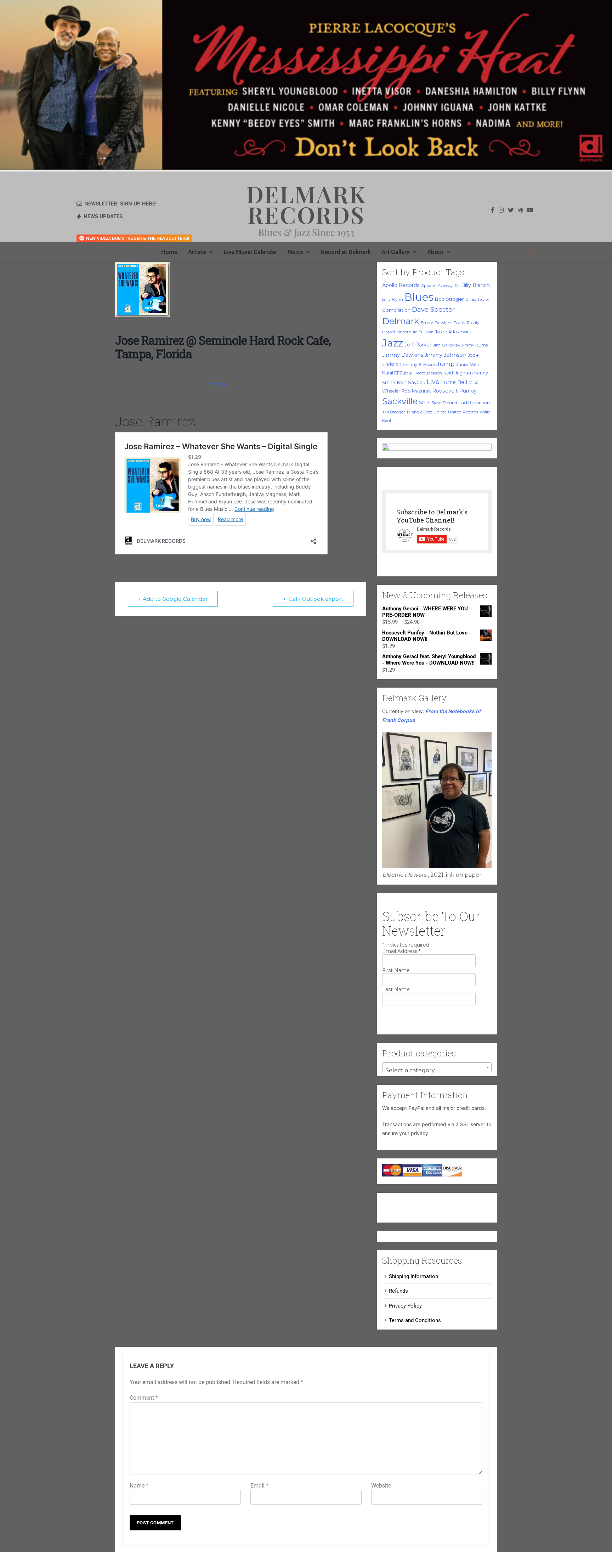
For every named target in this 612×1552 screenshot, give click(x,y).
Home (169, 251)
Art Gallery (395, 251)
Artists (197, 251)
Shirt (424, 402)
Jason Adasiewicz (453, 331)
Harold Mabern (397, 331)
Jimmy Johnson (445, 355)
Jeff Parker (417, 345)
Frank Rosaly (466, 322)
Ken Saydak (411, 382)
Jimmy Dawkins (402, 355)
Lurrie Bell (454, 382)
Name (139, 1485)
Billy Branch (475, 285)
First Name (396, 970)
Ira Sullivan (423, 332)
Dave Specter (433, 310)
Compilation (396, 310)
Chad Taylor (477, 299)
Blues (419, 297)
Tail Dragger (393, 412)
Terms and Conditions (415, 1320)
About (435, 251)
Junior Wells (468, 364)
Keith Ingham (458, 373)
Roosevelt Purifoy (454, 391)
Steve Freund (444, 402)
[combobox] (437, 1067)
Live (433, 382)
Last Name (396, 989)
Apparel (428, 285)
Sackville (400, 401)
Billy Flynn (392, 299)
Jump (445, 363)
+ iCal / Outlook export (313, 599)
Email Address (401, 951)
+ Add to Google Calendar (173, 599)
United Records (463, 412)
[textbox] (436, 1070)
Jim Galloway (446, 345)
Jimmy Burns (474, 345)
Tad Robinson (474, 402)
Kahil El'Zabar (397, 373)
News (295, 251)
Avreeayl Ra (449, 285)
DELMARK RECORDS (306, 204)
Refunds (398, 1291)
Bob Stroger (449, 299)
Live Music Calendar (250, 251)
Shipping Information (413, 1276)
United (440, 412)
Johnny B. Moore (419, 364)
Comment (144, 1397)
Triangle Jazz (419, 412)
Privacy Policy (405, 1306)
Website (217, 384)
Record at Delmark (346, 251)
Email (259, 1485)
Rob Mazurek (416, 391)
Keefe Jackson (428, 373)
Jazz (392, 343)
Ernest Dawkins (436, 322)
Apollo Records (401, 285)
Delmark (400, 321)
